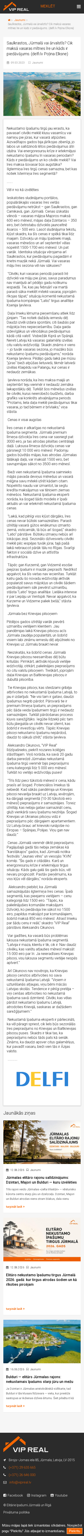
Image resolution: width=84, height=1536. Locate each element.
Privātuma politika (16, 1512)
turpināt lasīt (14, 1206)
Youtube (61, 1495)
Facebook (15, 1495)
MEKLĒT (48, 6)
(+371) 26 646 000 (22, 1475)
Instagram (38, 1495)
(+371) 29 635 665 (22, 1467)
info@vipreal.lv (20, 1482)
